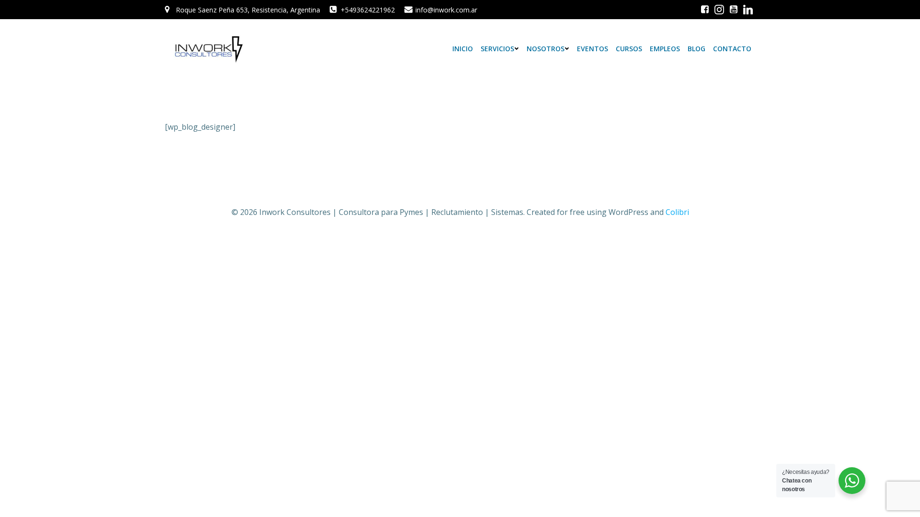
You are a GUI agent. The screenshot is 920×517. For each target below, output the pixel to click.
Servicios (497, 48)
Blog (696, 48)
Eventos (592, 48)
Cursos (629, 48)
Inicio (462, 48)
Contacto (732, 48)
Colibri (677, 212)
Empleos (665, 48)
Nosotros (545, 48)
